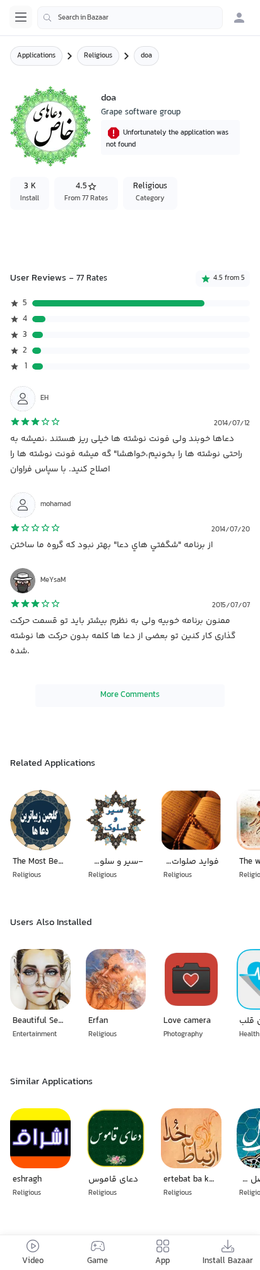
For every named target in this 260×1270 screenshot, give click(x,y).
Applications (36, 56)
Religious (98, 56)
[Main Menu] (20, 17)
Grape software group (140, 112)
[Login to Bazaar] (239, 17)
